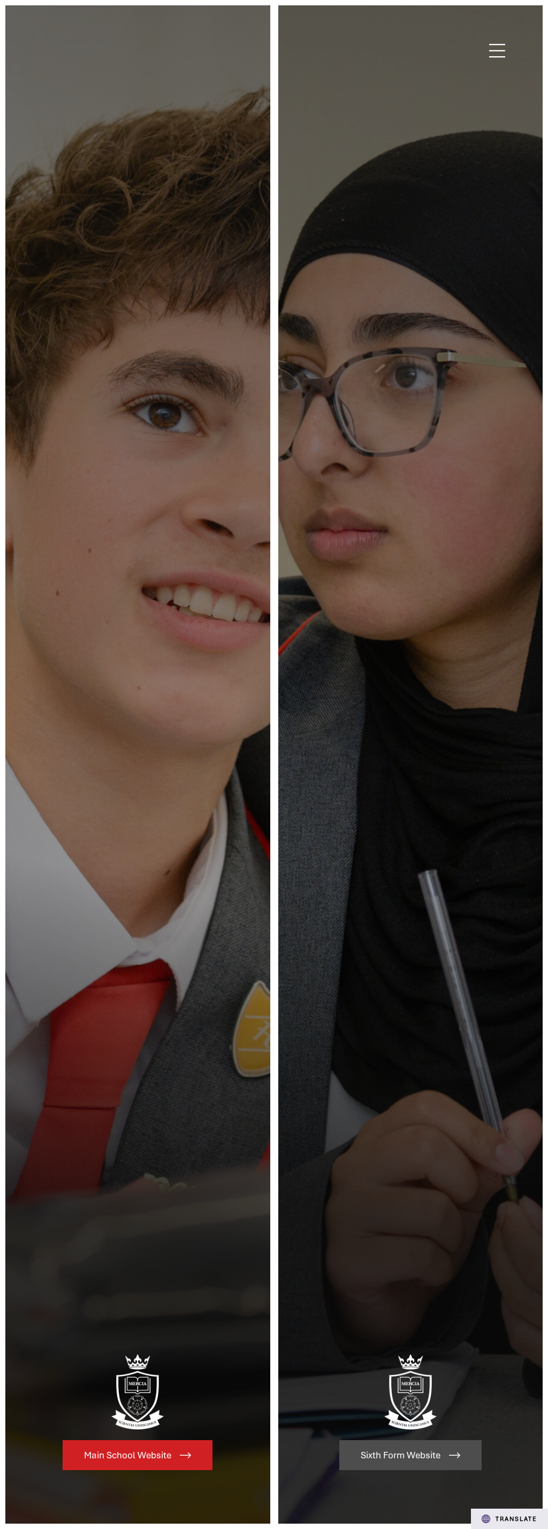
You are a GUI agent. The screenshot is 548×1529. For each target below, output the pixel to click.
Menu (497, 51)
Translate (516, 1519)
